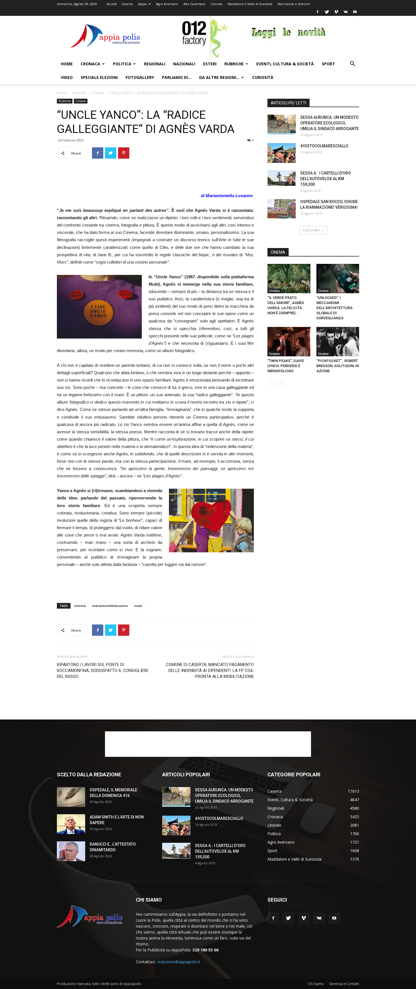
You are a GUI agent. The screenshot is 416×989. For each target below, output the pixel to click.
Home (67, 63)
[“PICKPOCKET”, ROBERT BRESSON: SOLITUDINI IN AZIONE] (337, 341)
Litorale (216, 4)
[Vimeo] (336, 12)
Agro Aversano (167, 4)
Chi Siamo (316, 983)
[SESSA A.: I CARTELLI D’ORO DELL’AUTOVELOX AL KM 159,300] (281, 178)
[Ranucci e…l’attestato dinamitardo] (71, 851)
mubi (138, 606)
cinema (80, 606)
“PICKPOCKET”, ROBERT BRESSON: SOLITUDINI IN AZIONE (337, 366)
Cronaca (90, 63)
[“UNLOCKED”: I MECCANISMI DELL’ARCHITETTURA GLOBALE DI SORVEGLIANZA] (337, 278)
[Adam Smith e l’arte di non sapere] (71, 824)
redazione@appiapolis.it (178, 961)
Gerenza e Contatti (344, 983)
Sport (328, 63)
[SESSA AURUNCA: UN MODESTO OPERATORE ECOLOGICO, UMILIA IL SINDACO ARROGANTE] (281, 124)
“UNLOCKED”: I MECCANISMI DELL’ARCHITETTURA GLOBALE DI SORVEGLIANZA (334, 308)
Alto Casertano (194, 4)
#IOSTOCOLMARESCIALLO (324, 146)
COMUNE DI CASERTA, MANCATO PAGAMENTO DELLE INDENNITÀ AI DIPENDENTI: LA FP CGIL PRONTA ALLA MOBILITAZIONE (210, 670)
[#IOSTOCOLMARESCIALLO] (281, 153)
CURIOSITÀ (262, 77)
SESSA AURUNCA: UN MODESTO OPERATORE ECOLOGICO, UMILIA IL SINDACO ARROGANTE (329, 123)
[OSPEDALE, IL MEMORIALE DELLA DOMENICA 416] (71, 797)
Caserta (127, 4)
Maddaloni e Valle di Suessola (250, 4)
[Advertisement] (155, 177)
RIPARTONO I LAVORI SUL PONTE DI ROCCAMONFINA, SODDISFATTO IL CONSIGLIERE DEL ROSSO (103, 670)
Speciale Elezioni (99, 77)
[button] (352, 64)
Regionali (154, 63)
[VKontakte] (345, 12)
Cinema (98, 93)
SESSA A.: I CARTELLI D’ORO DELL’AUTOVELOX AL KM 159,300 (325, 179)
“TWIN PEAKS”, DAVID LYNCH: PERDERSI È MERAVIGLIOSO (285, 366)
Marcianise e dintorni (294, 4)
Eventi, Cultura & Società (285, 63)
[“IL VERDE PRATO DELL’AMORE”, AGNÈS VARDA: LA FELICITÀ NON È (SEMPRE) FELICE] (288, 278)
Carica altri (311, 230)
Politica (122, 63)
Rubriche (234, 63)
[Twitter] (327, 12)
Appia (142, 4)
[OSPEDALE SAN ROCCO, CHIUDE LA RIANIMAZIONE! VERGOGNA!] (281, 209)
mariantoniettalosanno (110, 606)
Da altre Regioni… (219, 77)
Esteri (209, 63)
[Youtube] (355, 12)
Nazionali (184, 63)
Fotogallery (140, 77)
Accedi (112, 4)
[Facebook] (317, 12)
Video (67, 77)
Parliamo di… (176, 77)
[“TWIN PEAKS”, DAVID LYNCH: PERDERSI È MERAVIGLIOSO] (288, 341)
